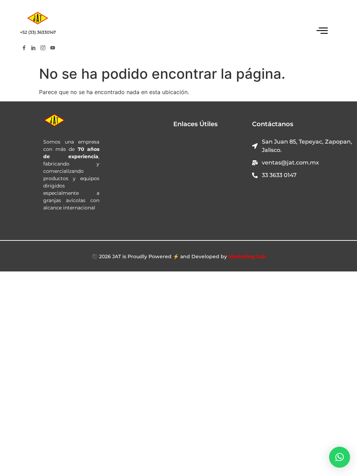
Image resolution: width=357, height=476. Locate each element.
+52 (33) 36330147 (38, 32)
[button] (339, 457)
